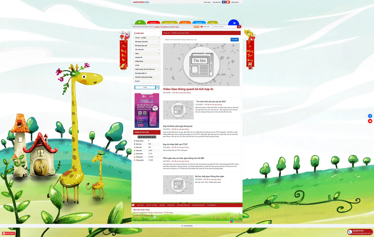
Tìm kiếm (234, 39)
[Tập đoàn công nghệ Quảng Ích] (236, 221)
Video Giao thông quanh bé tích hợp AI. (188, 89)
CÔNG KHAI (139, 61)
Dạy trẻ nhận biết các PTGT (175, 144)
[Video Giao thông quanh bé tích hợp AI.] (201, 64)
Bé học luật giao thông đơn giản (209, 176)
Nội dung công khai (141, 42)
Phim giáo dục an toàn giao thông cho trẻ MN (183, 158)
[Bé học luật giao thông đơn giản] (178, 184)
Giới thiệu (153, 22)
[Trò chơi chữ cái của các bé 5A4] (178, 109)
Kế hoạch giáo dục (141, 46)
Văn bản (184, 22)
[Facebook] (370, 116)
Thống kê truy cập (141, 132)
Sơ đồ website (188, 226)
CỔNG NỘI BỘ (235, 2)
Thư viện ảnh (139, 49)
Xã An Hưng (207, 2)
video (137, 53)
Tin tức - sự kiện (169, 22)
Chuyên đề (138, 57)
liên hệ (213, 22)
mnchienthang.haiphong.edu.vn (176, 221)
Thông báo (199, 22)
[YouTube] (370, 121)
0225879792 (358, 231)
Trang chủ (166, 33)
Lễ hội (137, 65)
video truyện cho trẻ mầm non (145, 69)
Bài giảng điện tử (140, 73)
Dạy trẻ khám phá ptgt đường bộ (177, 126)
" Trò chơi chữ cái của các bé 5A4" (210, 101)
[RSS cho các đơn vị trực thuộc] (196, 26)
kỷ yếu (137, 81)
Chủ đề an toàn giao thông (143, 77)
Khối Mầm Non (217, 2)
